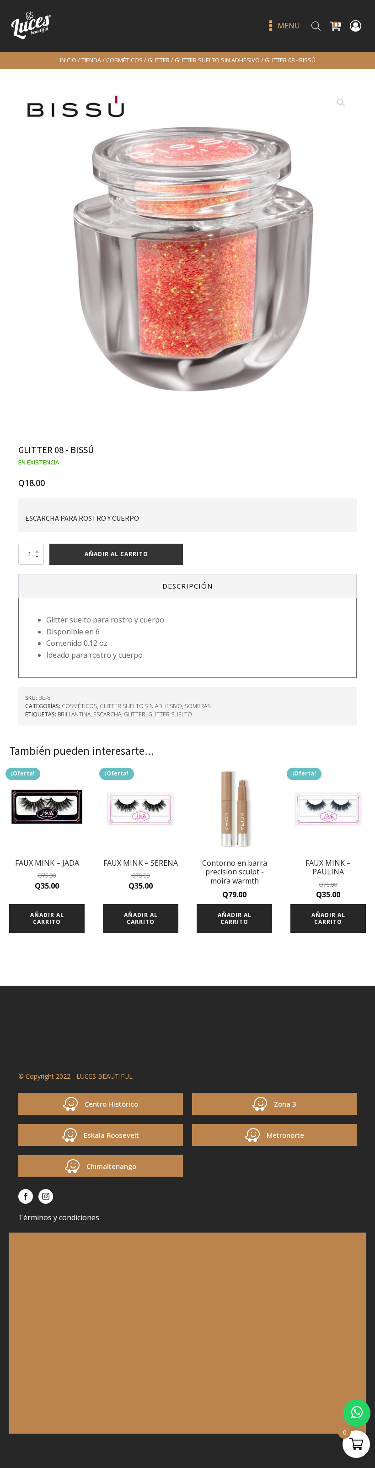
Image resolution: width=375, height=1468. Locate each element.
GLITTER (159, 60)
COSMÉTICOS (124, 60)
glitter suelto (170, 714)
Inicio (68, 60)
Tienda (91, 60)
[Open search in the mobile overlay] (316, 26)
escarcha (107, 714)
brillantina (74, 714)
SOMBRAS (197, 706)
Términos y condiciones (58, 1217)
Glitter (134, 714)
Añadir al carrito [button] (47, 918)
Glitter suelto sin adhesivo (217, 60)
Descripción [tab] (187, 585)
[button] (341, 102)
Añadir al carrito (116, 554)
